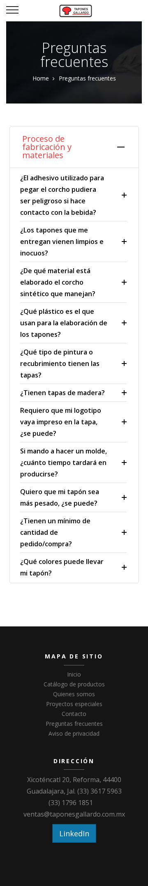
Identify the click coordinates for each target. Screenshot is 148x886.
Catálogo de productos (74, 684)
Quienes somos (74, 694)
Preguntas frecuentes (74, 723)
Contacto (74, 714)
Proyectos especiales (74, 704)
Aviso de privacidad (74, 733)
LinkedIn (74, 833)
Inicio (74, 674)
